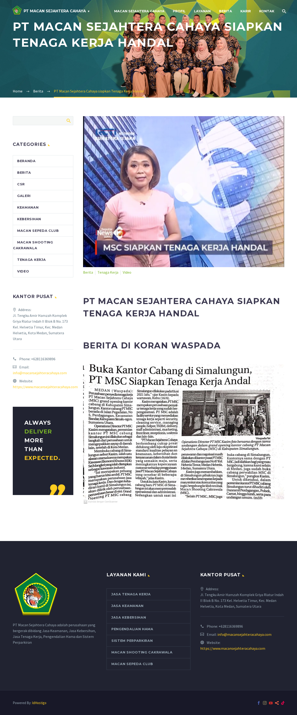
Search (68, 120)
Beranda (26, 161)
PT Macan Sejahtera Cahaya (55, 11)
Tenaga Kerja (107, 272)
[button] (183, 191)
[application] (183, 191)
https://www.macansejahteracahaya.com (45, 386)
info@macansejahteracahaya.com (40, 373)
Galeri (24, 196)
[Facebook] (259, 703)
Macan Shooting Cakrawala (142, 652)
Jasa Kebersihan (128, 617)
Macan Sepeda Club (38, 231)
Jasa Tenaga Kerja (131, 594)
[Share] (277, 703)
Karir (245, 11)
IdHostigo (39, 703)
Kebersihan (29, 219)
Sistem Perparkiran (132, 641)
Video (127, 272)
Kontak (266, 11)
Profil (179, 11)
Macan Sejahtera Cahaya (139, 11)
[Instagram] (265, 703)
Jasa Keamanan (127, 606)
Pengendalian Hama (132, 629)
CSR (21, 184)
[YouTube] (271, 703)
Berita (225, 11)
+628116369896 (43, 359)
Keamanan (28, 207)
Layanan (202, 11)
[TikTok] (283, 703)
